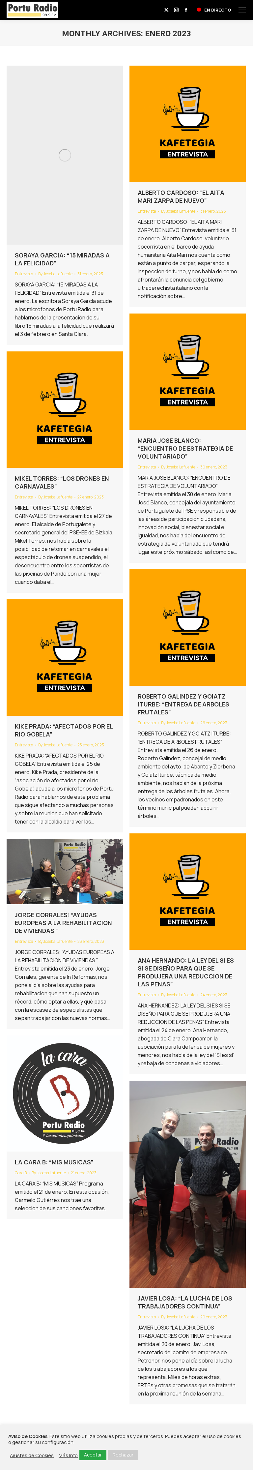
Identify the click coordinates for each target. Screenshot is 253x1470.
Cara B (21, 1173)
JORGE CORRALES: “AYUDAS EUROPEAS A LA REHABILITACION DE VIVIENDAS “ (63, 923)
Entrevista (24, 274)
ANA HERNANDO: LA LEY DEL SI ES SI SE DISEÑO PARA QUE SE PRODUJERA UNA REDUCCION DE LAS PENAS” (186, 972)
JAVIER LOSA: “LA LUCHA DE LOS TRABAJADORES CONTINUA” (185, 1302)
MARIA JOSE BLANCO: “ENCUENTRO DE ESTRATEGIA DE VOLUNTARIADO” (185, 448)
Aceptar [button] (93, 1455)
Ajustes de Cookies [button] (32, 1455)
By (55, 274)
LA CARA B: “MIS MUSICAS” (54, 1162)
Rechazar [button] (123, 1455)
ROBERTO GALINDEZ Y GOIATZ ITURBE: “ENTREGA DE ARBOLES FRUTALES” (183, 704)
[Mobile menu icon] (242, 10)
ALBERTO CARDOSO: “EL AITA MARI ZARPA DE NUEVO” (181, 196)
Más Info (68, 1455)
